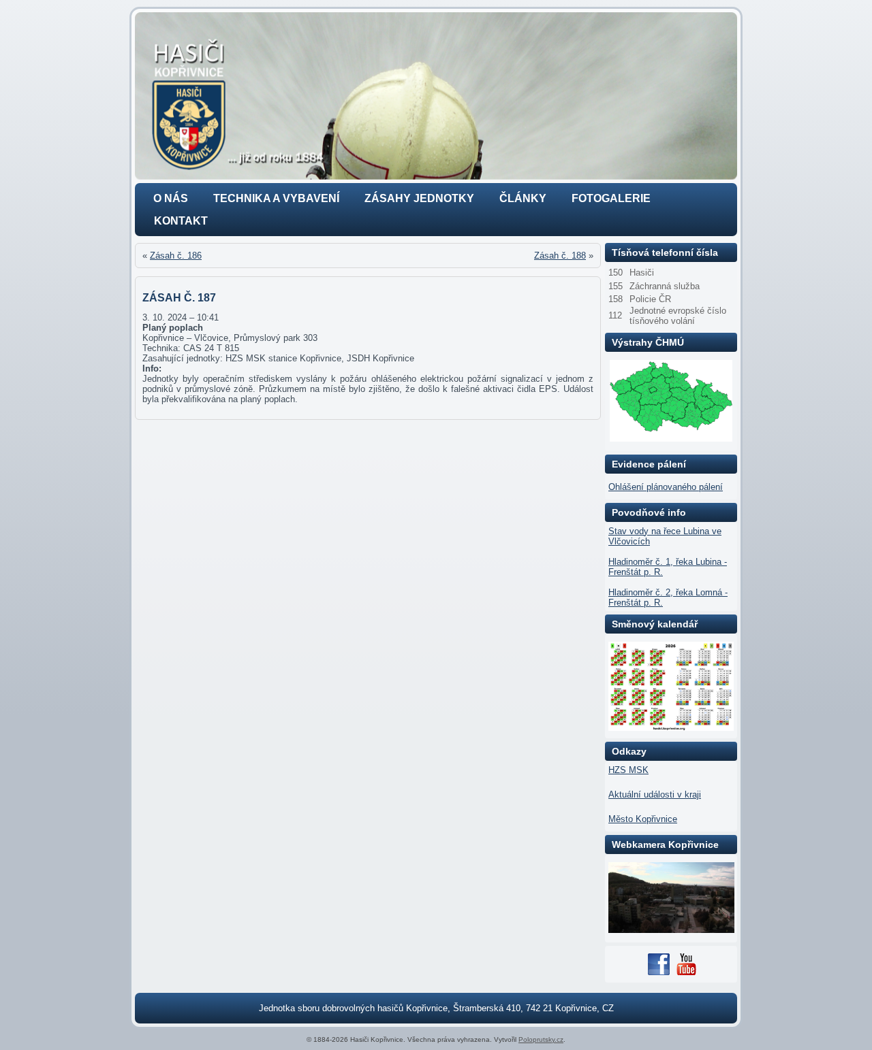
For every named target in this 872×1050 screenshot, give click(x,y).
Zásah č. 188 (560, 255)
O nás (170, 198)
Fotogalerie (611, 198)
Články (522, 198)
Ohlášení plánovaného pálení (665, 487)
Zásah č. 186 (176, 255)
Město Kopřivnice (642, 819)
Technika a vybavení (276, 198)
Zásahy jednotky (419, 198)
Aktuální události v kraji (654, 794)
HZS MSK (628, 770)
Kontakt (181, 221)
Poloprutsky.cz (540, 1039)
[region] (436, 96)
